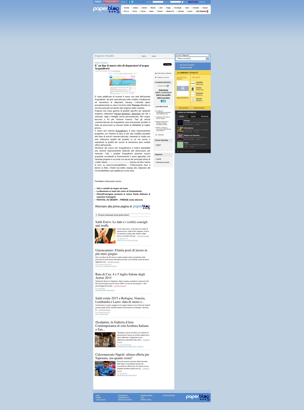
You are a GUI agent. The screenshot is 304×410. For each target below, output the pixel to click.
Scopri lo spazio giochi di (187, 151)
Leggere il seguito (143, 236)
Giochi (144, 56)
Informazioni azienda (125, 399)
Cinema (144, 8)
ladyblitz (198, 87)
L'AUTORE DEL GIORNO (181, 78)
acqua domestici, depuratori (128, 114)
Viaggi (168, 8)
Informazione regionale (162, 162)
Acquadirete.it (121, 131)
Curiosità (196, 8)
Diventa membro (199, 108)
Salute (151, 11)
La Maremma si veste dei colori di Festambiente (119, 191)
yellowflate (199, 82)
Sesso (135, 11)
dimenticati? (202, 1)
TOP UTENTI (196, 77)
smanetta (199, 98)
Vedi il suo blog (163, 98)
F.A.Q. (142, 397)
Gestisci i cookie (146, 399)
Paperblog (106, 9)
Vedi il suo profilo (163, 95)
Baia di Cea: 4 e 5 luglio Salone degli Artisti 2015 (120, 276)
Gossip (205, 8)
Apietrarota (116, 71)
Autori (154, 56)
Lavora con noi (100, 399)
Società (126, 8)
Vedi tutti (161, 135)
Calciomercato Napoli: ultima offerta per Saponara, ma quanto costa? (122, 356)
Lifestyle (181, 11)
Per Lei (126, 11)
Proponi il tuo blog (186, 67)
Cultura (135, 8)
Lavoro (190, 11)
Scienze (160, 11)
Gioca (198, 124)
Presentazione (123, 395)
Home (98, 1)
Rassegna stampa (146, 395)
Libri (160, 8)
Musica (153, 8)
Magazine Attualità (104, 56)
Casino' (193, 116)
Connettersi (193, 2)
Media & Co (170, 11)
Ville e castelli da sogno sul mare (112, 188)
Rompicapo (205, 116)
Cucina (143, 11)
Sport (187, 8)
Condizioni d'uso (123, 397)
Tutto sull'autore (183, 108)
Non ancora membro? (187, 65)
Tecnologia (177, 8)
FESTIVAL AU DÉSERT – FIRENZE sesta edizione (120, 200)
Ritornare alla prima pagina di (114, 206)
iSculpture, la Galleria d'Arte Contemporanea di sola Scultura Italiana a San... (121, 325)
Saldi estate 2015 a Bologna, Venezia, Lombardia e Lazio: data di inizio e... (120, 300)
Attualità (158, 159)
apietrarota (199, 93)
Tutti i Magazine (201, 11)
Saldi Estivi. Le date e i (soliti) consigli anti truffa (121, 223)
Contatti (98, 397)
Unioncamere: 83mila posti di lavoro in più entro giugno (121, 252)
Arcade (181, 116)
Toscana (158, 144)
